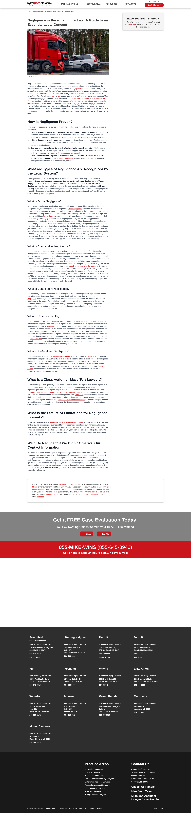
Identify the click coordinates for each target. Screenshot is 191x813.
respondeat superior (53, 326)
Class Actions (49, 387)
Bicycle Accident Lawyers (96, 776)
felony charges (49, 216)
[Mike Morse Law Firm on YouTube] (32, 766)
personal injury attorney (68, 484)
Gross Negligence (75, 209)
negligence (76, 89)
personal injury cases (64, 158)
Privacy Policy (81, 808)
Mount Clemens (39, 726)
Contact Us (130, 4)
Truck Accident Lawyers (95, 788)
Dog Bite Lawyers (92, 772)
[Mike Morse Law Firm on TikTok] (36, 766)
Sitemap (71, 808)
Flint (32, 668)
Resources (111, 4)
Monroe (69, 696)
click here (78, 468)
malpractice (91, 356)
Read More (35, 618)
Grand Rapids (108, 696)
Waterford (35, 696)
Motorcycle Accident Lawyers (97, 782)
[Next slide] (165, 604)
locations (40, 497)
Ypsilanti (70, 668)
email (105, 534)
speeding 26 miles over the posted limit (84, 266)
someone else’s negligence (71, 103)
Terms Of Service (95, 808)
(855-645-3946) (95, 547)
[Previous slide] (25, 604)
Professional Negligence (60, 356)
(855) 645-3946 (154, 5)
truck (82, 492)
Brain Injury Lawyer (93, 791)
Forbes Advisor (36, 339)
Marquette (140, 696)
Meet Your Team (93, 4)
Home (29, 11)
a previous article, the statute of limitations (66, 422)
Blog (34, 11)
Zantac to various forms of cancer (71, 400)
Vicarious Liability (34, 321)
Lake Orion (141, 668)
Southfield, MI (50, 494)
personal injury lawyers (80, 99)
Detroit (80, 494)
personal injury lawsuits (70, 84)
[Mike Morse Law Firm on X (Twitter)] (47, 766)
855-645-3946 (130, 24)
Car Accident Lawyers (94, 769)
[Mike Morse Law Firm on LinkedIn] (40, 766)
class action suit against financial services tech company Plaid (55, 392)
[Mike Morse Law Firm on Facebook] (28, 766)
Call (88, 534)
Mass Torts (79, 395)
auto (77, 492)
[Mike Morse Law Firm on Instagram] (44, 766)
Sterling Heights (90, 494)
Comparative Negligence (49, 251)
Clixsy (161, 808)
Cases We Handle (69, 4)
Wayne (103, 668)
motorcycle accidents (96, 492)
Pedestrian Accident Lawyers (97, 785)
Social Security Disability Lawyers (99, 779)
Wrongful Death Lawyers (95, 795)
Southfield (38, 638)
